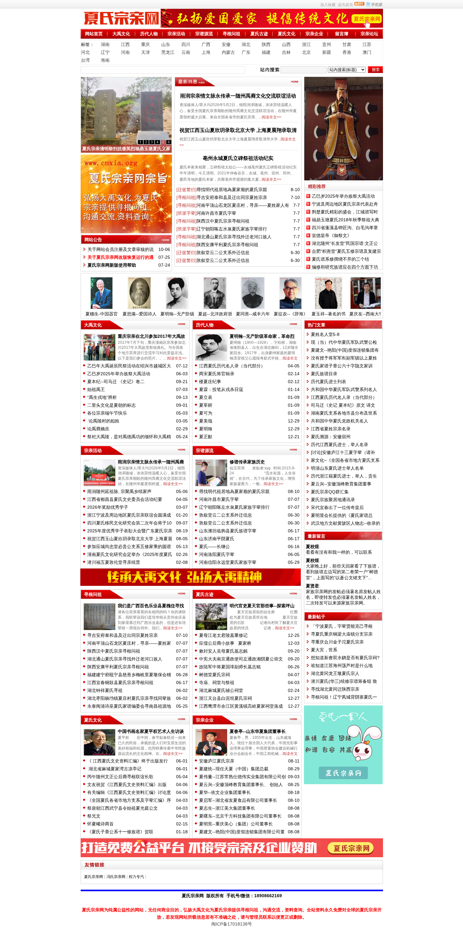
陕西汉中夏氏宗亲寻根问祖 (223, 221)
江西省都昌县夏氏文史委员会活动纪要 (124, 499)
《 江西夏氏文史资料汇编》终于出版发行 (127, 760)
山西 (286, 44)
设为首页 (345, 5)
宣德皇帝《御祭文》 (332, 235)
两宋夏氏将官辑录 (216, 373)
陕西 (266, 44)
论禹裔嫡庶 (98, 428)
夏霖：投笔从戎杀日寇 (222, 389)
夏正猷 (205, 436)
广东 (246, 52)
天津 (145, 52)
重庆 (145, 44)
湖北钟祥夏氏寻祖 (105, 690)
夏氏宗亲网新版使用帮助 (112, 265)
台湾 (85, 60)
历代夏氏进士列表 (328, 381)
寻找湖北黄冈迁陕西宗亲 (335, 689)
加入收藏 (327, 5)
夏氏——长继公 (214, 546)
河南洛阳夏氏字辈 (216, 554)
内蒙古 (228, 52)
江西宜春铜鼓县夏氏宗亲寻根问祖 (120, 682)
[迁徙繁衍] (186, 189)
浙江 (306, 44)
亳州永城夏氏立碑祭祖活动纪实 (238, 158)
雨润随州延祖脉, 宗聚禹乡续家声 (119, 491)
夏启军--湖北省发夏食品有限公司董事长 (238, 800)
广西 (206, 44)
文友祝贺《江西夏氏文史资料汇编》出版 (127, 784)
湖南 (105, 44)
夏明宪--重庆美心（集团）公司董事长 (236, 823)
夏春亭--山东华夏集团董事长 (258, 731)
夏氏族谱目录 (324, 373)
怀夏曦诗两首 (100, 823)
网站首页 (94, 33)
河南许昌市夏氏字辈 (216, 213)
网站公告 (93, 239)
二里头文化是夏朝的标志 (111, 405)
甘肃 (346, 44)
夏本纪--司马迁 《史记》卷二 (116, 381)
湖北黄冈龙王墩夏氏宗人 (335, 673)
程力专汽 (136, 877)
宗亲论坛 (369, 33)
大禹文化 (121, 33)
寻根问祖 (231, 33)
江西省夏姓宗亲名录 (331, 428)
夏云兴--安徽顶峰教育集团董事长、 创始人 (241, 784)
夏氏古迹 (259, 33)
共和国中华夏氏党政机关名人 (339, 420)
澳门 (367, 52)
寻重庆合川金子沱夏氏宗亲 (337, 641)
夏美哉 (205, 420)
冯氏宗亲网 (115, 877)
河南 (125, 52)
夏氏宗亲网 (93, 877)
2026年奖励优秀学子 (107, 507)
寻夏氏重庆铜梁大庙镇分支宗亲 (342, 634)
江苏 (367, 44)
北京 (306, 52)
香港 (346, 52)
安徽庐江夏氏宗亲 (216, 760)
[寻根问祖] (186, 197)
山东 (165, 44)
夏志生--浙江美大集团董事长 (227, 808)
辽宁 (105, 52)
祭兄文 (93, 816)
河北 (85, 52)
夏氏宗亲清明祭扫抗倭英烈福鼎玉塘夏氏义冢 (126, 148)
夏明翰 (205, 428)
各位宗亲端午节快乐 (107, 413)
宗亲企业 (314, 33)
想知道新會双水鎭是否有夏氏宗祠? (345, 657)
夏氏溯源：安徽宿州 (331, 436)
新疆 (326, 52)
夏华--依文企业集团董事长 (225, 792)
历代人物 (149, 33)
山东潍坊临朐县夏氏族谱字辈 (227, 530)
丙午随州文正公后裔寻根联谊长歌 (120, 776)
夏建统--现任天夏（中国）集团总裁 (233, 768)
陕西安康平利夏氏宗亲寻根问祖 (227, 244)
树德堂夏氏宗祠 (214, 674)
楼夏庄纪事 (210, 381)
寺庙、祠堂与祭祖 (216, 682)
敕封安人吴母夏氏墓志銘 (223, 651)
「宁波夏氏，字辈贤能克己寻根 (342, 626)
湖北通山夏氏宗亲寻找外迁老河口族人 (234, 236)
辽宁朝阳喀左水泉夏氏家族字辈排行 (232, 228)
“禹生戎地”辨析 (102, 397)
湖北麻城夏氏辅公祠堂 (221, 690)
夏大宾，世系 (324, 649)
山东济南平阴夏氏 (216, 538)
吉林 (286, 52)
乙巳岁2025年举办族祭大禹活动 (343, 196)
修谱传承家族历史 (247, 461)
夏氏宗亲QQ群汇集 (330, 491)
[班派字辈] (186, 213)
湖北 (246, 44)
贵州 (326, 44)
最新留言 (316, 536)
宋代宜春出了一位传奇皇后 (337, 507)
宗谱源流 (204, 33)
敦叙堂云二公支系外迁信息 (223, 252)
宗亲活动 (176, 33)
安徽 (226, 44)
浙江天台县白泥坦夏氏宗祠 (225, 698)
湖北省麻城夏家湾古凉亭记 (114, 768)
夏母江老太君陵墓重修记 (223, 635)
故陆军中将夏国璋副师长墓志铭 (230, 666)
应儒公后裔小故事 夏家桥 (225, 643)
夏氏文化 (286, 33)
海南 (105, 60)
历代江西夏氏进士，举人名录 (339, 444)
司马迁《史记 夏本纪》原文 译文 (343, 405)
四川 (185, 44)
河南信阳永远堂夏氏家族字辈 (227, 562)
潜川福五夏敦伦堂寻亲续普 (113, 562)
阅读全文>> (271, 117)
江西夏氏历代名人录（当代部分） (232, 365)
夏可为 (205, 413)
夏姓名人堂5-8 (325, 334)
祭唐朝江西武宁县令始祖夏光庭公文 (122, 808)
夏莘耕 (205, 405)
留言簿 (341, 33)
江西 (125, 44)
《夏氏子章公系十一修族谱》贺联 (120, 831)
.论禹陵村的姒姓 (103, 420)
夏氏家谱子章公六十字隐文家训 (342, 365)
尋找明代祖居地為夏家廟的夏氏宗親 (232, 189)
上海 (206, 52)
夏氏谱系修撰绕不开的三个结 (340, 259)
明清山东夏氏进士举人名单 (337, 468)
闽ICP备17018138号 (231, 923)
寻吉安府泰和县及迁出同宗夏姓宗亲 (232, 197)
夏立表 (205, 397)
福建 (266, 52)
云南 (185, 52)
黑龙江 (167, 52)
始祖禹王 (96, 389)
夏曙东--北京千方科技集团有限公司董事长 (240, 816)
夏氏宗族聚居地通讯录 (333, 499)
